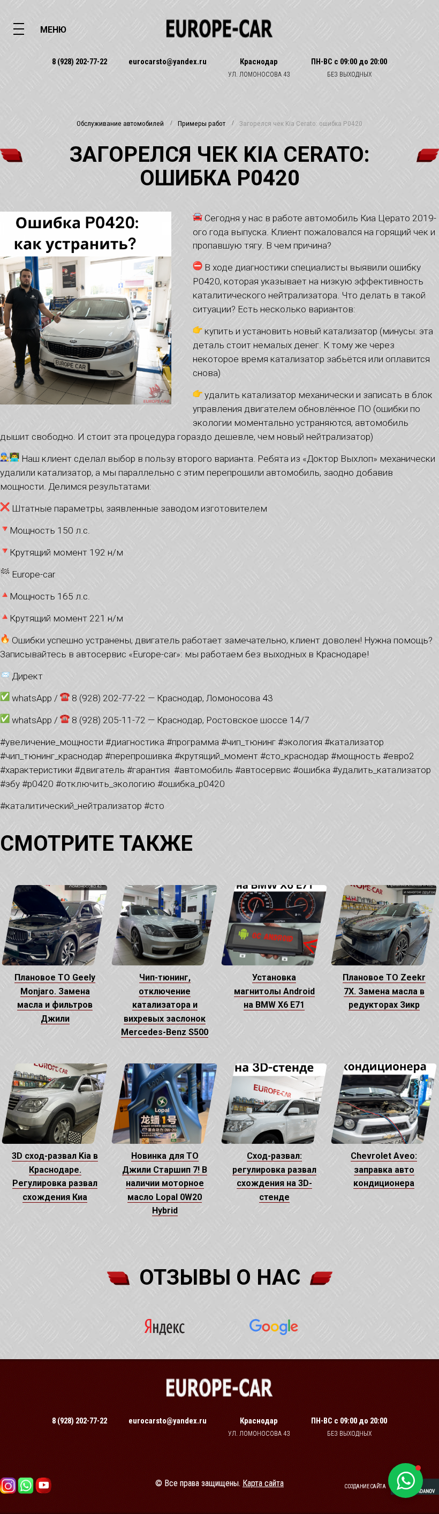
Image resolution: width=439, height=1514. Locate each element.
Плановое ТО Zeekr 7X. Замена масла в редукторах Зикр (384, 991)
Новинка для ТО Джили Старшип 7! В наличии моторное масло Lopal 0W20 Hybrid (164, 1183)
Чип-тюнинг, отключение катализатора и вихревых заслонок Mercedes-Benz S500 (164, 1004)
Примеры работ (201, 124)
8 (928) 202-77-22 (79, 61)
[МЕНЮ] (18, 28)
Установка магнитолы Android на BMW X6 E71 (274, 991)
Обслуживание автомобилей (120, 124)
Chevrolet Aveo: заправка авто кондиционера (384, 1169)
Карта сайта (263, 1483)
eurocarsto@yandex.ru (167, 61)
